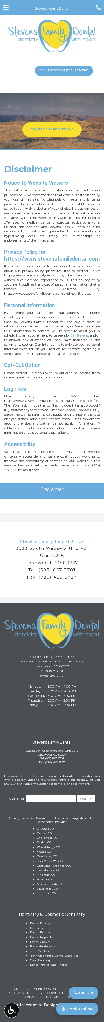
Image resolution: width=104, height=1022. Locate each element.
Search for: (17, 799)
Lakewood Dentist (16, 775)
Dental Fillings (40, 923)
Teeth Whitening (42, 950)
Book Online (79, 1008)
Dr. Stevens (79, 335)
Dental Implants (41, 937)
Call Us (85, 992)
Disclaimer (52, 489)
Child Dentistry (40, 960)
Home (16, 988)
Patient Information (41, 988)
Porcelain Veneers (42, 946)
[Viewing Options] (11, 1010)
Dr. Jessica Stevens (44, 775)
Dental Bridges (40, 932)
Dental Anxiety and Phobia (48, 964)
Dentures (36, 927)
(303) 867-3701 (57, 569)
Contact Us (32, 996)
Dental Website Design (34, 1004)
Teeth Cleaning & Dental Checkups (54, 955)
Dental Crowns (40, 941)
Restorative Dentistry (25, 993)
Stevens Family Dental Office (52, 541)
